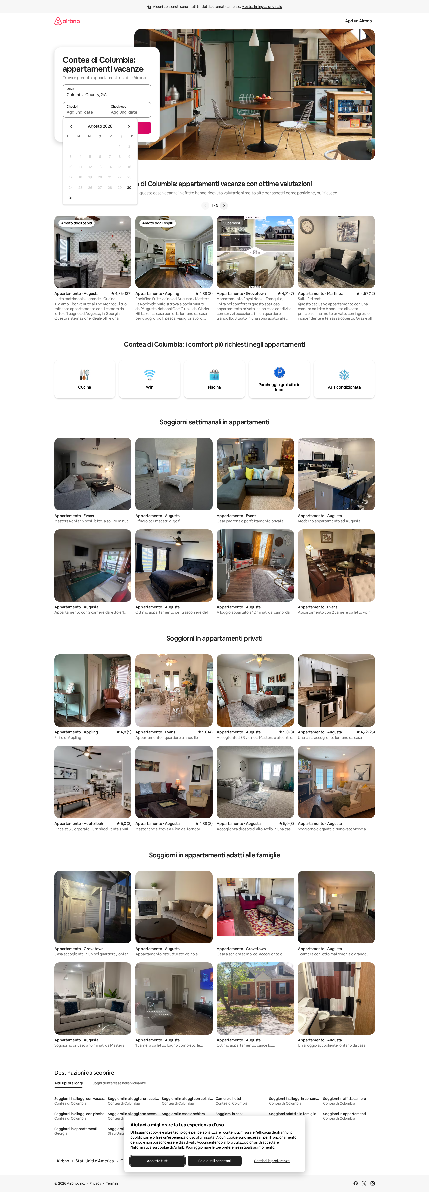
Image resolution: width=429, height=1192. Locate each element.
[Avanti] (224, 206)
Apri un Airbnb (358, 21)
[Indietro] (205, 206)
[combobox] (107, 94)
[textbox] (85, 112)
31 (70, 198)
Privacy (95, 1183)
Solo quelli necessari (214, 1161)
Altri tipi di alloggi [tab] (68, 1083)
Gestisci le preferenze (272, 1161)
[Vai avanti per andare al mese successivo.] (128, 126)
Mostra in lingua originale (262, 6)
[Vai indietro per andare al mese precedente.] (71, 126)
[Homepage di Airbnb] (67, 21)
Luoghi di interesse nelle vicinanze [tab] (118, 1083)
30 (129, 187)
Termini (112, 1183)
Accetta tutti (157, 1161)
